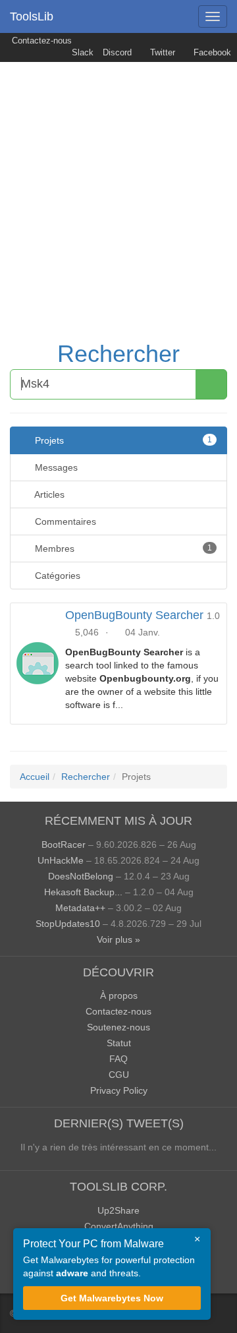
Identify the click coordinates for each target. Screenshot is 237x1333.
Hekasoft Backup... (83, 892)
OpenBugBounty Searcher (134, 615)
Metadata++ (80, 908)
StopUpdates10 (68, 923)
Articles (48, 494)
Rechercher (118, 353)
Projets (122, 440)
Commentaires (64, 521)
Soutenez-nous (118, 1027)
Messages (55, 467)
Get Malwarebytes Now (112, 1298)
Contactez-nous (40, 40)
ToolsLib (31, 16)
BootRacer (63, 844)
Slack (81, 52)
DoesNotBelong (80, 876)
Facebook (211, 52)
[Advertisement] (118, 187)
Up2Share (118, 1210)
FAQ (118, 1058)
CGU (119, 1074)
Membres (122, 548)
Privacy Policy (118, 1090)
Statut (119, 1043)
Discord (117, 52)
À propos (119, 995)
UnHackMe (61, 860)
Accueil (34, 776)
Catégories (56, 575)
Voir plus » (118, 939)
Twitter (161, 52)
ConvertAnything (118, 1226)
